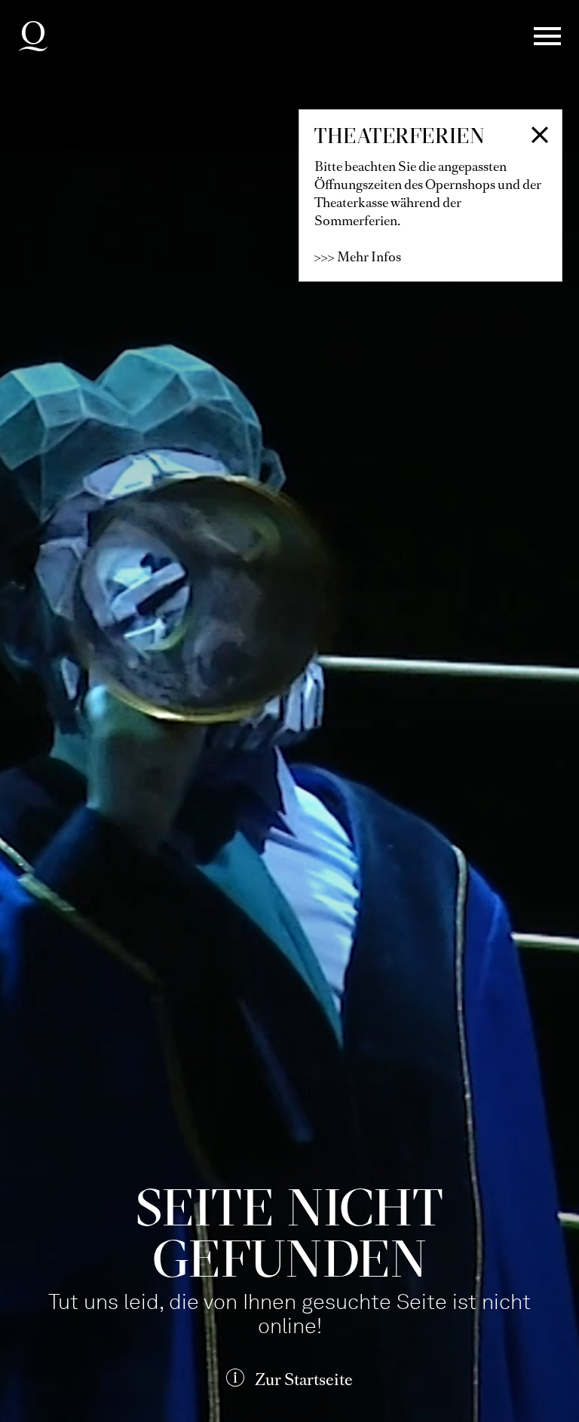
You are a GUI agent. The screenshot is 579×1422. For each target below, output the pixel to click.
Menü (547, 36)
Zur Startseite (304, 1379)
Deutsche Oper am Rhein (33, 36)
